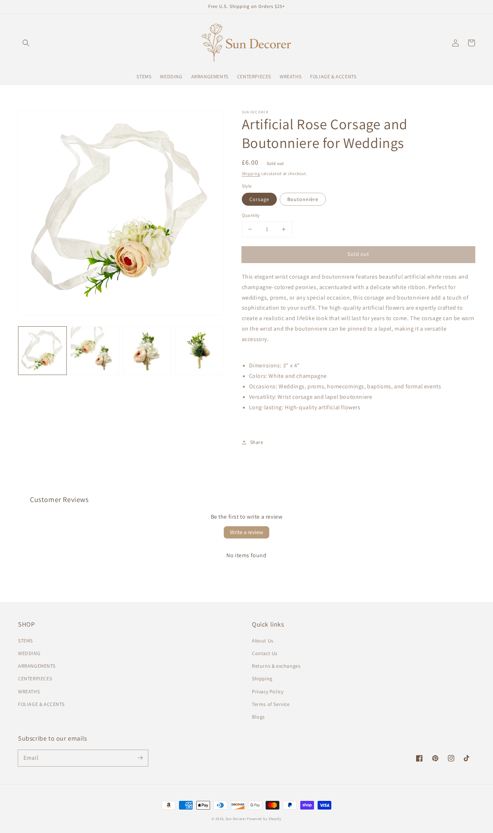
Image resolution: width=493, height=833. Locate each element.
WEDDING (29, 653)
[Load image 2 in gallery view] (94, 350)
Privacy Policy (267, 691)
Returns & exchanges (276, 666)
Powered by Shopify (264, 818)
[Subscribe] (140, 758)
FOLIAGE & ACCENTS (41, 704)
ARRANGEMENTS (36, 666)
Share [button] (256, 442)
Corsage (259, 199)
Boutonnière (302, 199)
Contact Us (265, 653)
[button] (26, 43)
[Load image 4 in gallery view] (199, 350)
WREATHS (29, 691)
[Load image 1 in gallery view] (42, 350)
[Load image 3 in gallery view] (147, 350)
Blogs (258, 717)
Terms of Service (271, 704)
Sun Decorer (236, 818)
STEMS (25, 640)
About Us (263, 640)
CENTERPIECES (35, 678)
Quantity (251, 215)
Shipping (251, 173)
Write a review (246, 532)
